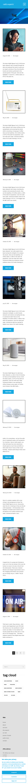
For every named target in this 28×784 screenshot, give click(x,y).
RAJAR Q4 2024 (13, 496)
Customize (14, 776)
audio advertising (8, 681)
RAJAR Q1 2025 (13, 368)
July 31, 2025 (6, 303)
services (5, 727)
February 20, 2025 (7, 492)
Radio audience (18, 688)
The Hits (6, 695)
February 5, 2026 (7, 179)
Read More (8, 82)
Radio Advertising (8, 688)
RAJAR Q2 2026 (13, 59)
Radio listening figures (9, 691)
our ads (5, 733)
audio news (6, 738)
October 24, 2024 (7, 554)
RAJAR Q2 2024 (13, 619)
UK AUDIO (13, 695)
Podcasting (12, 684)
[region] (14, 770)
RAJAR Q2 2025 (13, 306)
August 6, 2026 (6, 55)
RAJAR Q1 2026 (13, 121)
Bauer (16, 681)
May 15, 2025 (6, 365)
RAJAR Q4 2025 (13, 182)
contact (5, 740)
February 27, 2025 (7, 427)
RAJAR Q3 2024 (13, 557)
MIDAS (5, 684)
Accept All (14, 772)
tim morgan (15, 55)
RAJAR (19, 691)
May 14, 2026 (6, 117)
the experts (6, 730)
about (4, 725)
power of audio (7, 735)
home (4, 722)
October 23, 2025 (7, 241)
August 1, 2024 (6, 616)
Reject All (14, 781)
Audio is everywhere (11, 432)
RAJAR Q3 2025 (13, 244)
